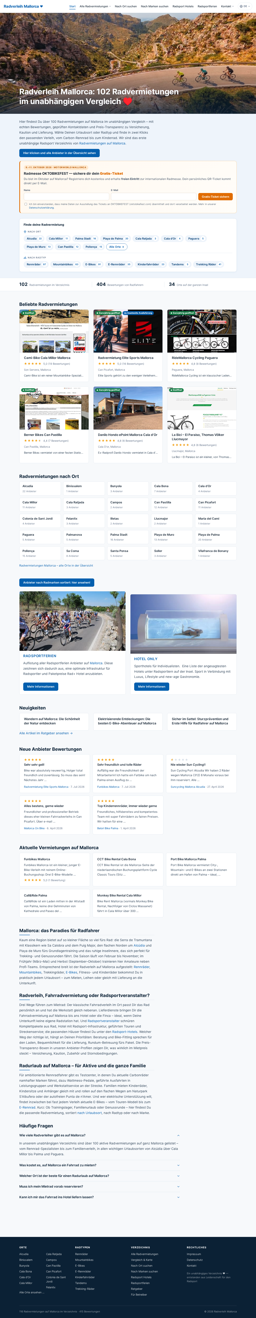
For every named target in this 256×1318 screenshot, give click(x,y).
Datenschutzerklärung (41, 207)
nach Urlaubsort (89, 1113)
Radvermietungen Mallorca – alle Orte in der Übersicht (56, 565)
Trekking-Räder (84, 1288)
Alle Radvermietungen (94, 6)
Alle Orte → (116, 246)
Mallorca (96, 663)
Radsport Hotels (183, 6)
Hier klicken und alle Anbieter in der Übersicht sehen (59, 153)
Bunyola (24, 1265)
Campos (51, 1259)
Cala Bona (25, 1271)
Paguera (196, 238)
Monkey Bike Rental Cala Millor (119, 895)
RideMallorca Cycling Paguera (195, 358)
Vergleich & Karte (141, 1259)
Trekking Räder (208, 264)
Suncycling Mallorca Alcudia (188, 786)
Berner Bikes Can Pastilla (43, 435)
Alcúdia (139, 945)
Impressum (194, 1254)
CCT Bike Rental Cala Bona (116, 859)
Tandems (179, 264)
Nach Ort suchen (126, 6)
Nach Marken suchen (154, 6)
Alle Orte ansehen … (31, 1292)
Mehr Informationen (40, 686)
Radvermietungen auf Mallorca (102, 143)
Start (73, 7)
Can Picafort (53, 1271)
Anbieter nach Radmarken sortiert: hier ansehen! (56, 582)
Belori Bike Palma (107, 828)
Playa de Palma (115, 238)
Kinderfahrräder (151, 264)
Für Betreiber (139, 1294)
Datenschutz (195, 1259)
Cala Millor (58, 238)
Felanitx (50, 1287)
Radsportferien (207, 6)
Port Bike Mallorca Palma (188, 859)
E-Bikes (93, 264)
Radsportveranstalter (104, 1021)
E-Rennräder (119, 264)
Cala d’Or (172, 238)
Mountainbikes (65, 264)
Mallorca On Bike (34, 828)
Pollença (94, 246)
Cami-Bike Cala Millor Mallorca (47, 358)
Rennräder (36, 264)
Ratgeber (136, 1288)
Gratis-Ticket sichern (215, 196)
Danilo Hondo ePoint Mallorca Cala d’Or (127, 435)
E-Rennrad (27, 1107)
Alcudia (34, 238)
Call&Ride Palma (35, 895)
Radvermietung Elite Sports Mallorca (125, 358)
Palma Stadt (85, 238)
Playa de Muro (39, 246)
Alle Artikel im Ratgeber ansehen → (46, 733)
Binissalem (26, 1259)
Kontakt (226, 6)
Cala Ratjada (145, 238)
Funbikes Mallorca (108, 786)
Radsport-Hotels (124, 1032)
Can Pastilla (68, 246)
